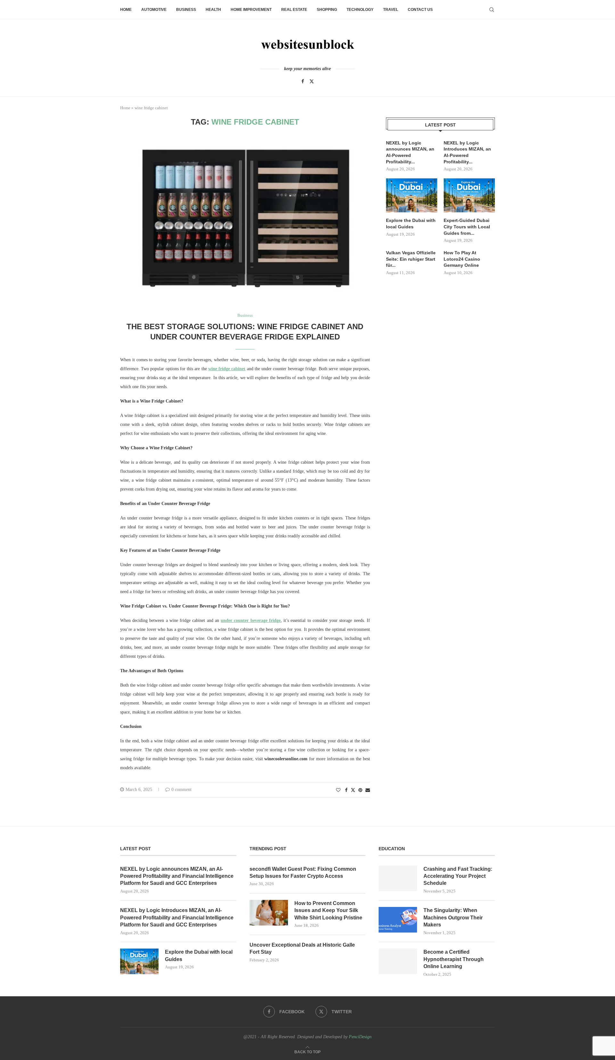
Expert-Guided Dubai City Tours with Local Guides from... (467, 226)
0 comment (181, 789)
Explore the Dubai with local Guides (411, 223)
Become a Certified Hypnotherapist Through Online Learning (453, 959)
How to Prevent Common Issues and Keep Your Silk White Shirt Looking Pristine (328, 910)
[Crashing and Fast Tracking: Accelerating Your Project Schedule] (398, 878)
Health (213, 9)
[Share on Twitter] (353, 790)
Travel (390, 9)
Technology (360, 9)
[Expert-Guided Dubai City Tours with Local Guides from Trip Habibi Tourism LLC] (469, 195)
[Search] (491, 9)
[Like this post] (338, 790)
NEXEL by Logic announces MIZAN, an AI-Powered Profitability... (410, 152)
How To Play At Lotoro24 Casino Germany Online (462, 259)
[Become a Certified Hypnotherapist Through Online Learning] (398, 961)
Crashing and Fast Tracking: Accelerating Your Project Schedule (457, 876)
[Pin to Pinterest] (360, 790)
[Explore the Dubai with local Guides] (411, 195)
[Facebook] (302, 81)
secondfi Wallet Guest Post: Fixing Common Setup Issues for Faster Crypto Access (303, 872)
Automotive (154, 9)
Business (186, 9)
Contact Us (420, 9)
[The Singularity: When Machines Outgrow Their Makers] (398, 920)
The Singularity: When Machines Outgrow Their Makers (453, 917)
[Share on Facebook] (346, 790)
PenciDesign (360, 1036)
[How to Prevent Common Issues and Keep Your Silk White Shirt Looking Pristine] (269, 912)
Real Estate (294, 9)
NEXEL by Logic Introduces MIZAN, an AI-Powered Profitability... (467, 152)
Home (126, 9)
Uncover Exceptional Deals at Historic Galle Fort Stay (302, 948)
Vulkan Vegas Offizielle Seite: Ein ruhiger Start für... (411, 259)
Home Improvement (251, 9)
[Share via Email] (367, 790)
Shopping (327, 9)
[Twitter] (311, 81)
